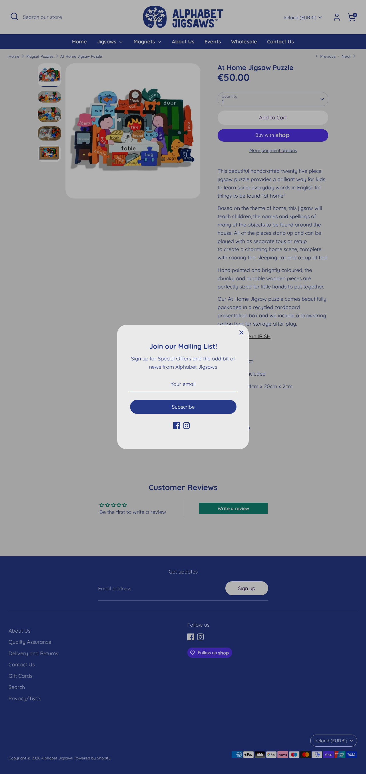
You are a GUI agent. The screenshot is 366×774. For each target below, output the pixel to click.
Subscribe (183, 407)
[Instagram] (186, 425)
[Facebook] (176, 425)
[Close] (241, 332)
